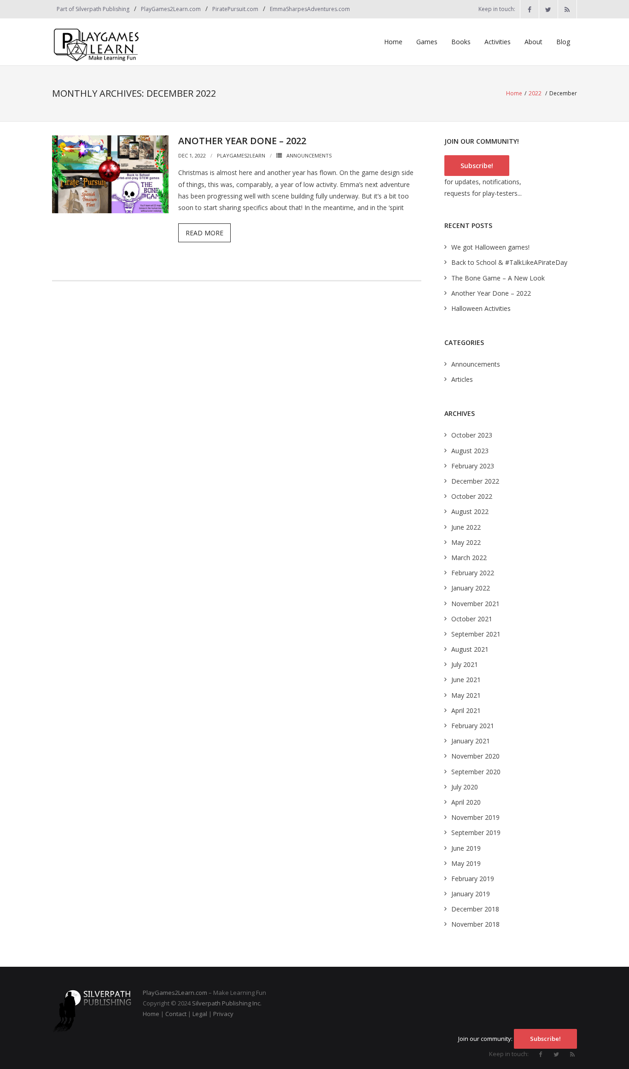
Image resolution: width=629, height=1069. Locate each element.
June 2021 (466, 679)
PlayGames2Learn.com (171, 9)
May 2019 (466, 863)
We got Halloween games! (490, 247)
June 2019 (466, 848)
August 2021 (470, 649)
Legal (199, 1014)
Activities (497, 41)
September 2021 (476, 634)
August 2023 (470, 450)
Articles (462, 379)
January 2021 (470, 740)
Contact (175, 1014)
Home (393, 41)
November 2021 (475, 603)
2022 (535, 93)
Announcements (309, 155)
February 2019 (472, 878)
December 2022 (475, 481)
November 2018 (475, 924)
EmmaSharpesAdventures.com (310, 9)
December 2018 (475, 909)
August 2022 (470, 511)
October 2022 (471, 496)
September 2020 (476, 771)
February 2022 (472, 572)
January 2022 (470, 588)
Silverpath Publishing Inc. (227, 1003)
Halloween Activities (481, 308)
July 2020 (464, 787)
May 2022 (466, 542)
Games (426, 41)
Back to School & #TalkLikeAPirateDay (509, 262)
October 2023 (471, 435)
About (533, 41)
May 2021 (466, 695)
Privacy (223, 1014)
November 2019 (475, 817)
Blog (563, 41)
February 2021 (472, 725)
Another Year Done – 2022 (242, 140)
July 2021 (464, 664)
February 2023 (472, 465)
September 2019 (476, 832)
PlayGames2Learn (241, 155)
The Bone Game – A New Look (498, 278)
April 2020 (466, 802)
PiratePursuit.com (235, 9)
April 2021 (466, 710)
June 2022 (466, 527)
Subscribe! (476, 165)
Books (461, 41)
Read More (204, 232)
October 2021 (471, 618)
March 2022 (469, 557)
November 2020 (475, 756)
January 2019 (470, 893)
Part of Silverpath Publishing (93, 9)
